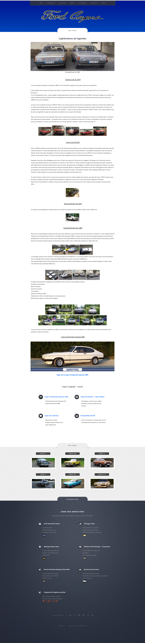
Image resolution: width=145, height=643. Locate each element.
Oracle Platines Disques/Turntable (57, 569)
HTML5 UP (60, 615)
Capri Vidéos (99, 397)
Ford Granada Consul (52, 524)
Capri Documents (87, 397)
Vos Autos (94, 3)
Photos (72, 3)
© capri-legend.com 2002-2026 (77, 626)
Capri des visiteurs (52, 416)
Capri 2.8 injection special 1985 (56, 397)
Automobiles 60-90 (88, 416)
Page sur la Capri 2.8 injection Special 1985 (72, 375)
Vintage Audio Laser (51, 547)
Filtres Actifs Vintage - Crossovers (97, 547)
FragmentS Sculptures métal (54, 592)
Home (41, 3)
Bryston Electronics (91, 569)
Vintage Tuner (89, 524)
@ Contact (62, 626)
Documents (82, 3)
